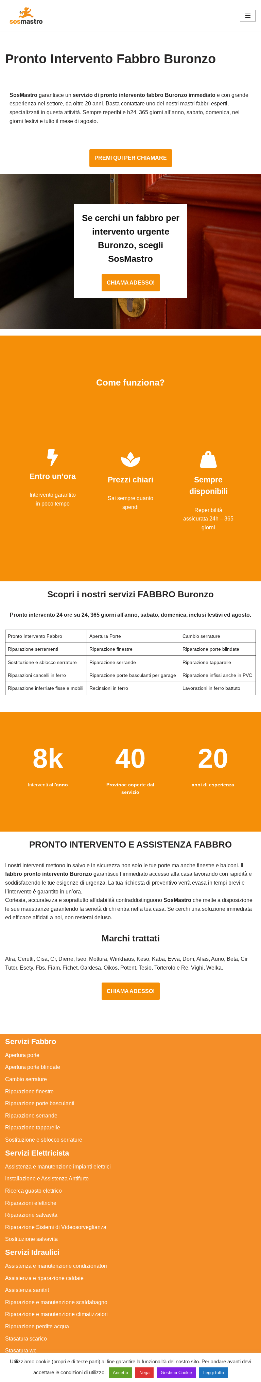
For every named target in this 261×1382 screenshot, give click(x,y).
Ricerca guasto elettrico (33, 1191)
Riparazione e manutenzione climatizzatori (56, 1314)
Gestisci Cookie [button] (176, 1372)
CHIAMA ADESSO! (131, 283)
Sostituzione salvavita (31, 1239)
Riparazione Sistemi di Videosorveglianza (55, 1227)
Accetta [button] (120, 1372)
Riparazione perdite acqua (37, 1326)
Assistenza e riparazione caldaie (44, 1278)
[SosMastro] (25, 15)
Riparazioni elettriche (30, 1203)
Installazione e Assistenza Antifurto (47, 1178)
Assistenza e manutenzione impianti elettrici (58, 1167)
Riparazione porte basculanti (39, 1103)
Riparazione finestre (29, 1091)
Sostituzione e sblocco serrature (43, 1140)
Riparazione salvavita (31, 1215)
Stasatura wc (20, 1350)
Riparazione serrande (31, 1116)
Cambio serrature (26, 1079)
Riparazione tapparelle (32, 1127)
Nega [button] (144, 1372)
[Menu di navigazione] (248, 15)
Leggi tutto (213, 1372)
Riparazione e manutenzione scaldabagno (56, 1302)
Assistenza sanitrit (27, 1290)
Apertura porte (22, 1055)
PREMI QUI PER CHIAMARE (130, 158)
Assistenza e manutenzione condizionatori (56, 1266)
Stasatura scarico (26, 1339)
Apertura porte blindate (32, 1067)
